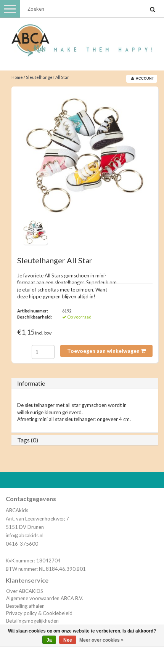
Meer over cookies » (101, 640)
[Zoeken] (152, 10)
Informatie (31, 383)
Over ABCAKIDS (24, 591)
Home (17, 77)
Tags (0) (27, 440)
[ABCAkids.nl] (82, 37)
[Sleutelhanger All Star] (85, 156)
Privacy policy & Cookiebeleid (39, 613)
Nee (67, 640)
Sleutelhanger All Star (47, 77)
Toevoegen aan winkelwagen (104, 351)
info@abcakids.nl (24, 535)
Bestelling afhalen (25, 606)
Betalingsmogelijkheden (32, 621)
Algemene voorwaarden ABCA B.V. (44, 598)
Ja (49, 640)
